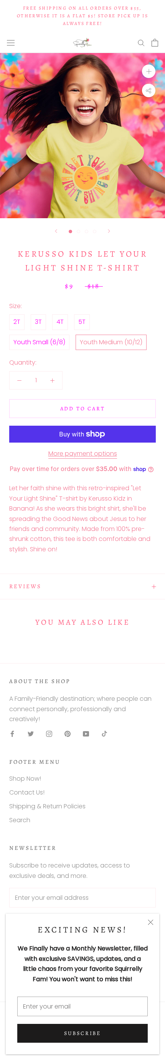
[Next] (109, 231)
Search (19, 820)
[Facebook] (12, 733)
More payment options (82, 453)
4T (60, 321)
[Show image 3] (86, 231)
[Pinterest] (67, 733)
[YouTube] (86, 733)
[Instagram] (49, 733)
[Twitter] (31, 733)
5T (82, 321)
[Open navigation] (11, 43)
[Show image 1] (70, 231)
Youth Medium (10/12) (111, 342)
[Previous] (56, 231)
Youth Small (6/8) (39, 342)
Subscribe (82, 1033)
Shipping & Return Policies (47, 806)
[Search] (141, 42)
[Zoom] (148, 71)
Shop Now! (25, 778)
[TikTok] (104, 733)
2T (16, 321)
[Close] (150, 922)
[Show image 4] (94, 231)
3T (38, 321)
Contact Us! (27, 792)
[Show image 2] (78, 231)
